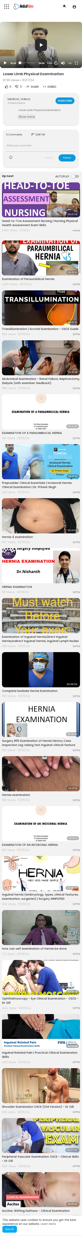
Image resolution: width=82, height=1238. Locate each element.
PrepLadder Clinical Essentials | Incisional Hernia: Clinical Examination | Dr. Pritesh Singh (37, 485)
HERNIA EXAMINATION (17, 587)
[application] (41, 45)
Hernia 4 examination (17, 537)
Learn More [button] (48, 1224)
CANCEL (48, 157)
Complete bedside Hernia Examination (30, 691)
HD (70, 63)
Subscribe (65, 101)
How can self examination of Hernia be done (34, 949)
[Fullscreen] (76, 63)
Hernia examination (16, 795)
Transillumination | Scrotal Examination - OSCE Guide (40, 329)
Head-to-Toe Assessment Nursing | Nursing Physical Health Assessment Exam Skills (40, 223)
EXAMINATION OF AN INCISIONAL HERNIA (30, 845)
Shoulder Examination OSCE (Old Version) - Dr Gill (38, 1107)
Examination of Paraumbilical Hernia (28, 279)
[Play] (5, 63)
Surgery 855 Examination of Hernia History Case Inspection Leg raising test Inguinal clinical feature (38, 743)
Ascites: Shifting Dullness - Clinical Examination (36, 1211)
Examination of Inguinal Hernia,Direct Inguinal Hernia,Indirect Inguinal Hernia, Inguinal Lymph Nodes (40, 639)
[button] (74, 7)
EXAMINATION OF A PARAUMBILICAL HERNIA (32, 433)
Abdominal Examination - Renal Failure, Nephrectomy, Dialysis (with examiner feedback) (41, 381)
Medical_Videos (19, 99)
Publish (67, 157)
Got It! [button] (9, 1229)
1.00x (50, 63)
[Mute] (63, 63)
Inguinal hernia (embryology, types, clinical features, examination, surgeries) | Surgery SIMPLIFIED (40, 897)
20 (56, 63)
